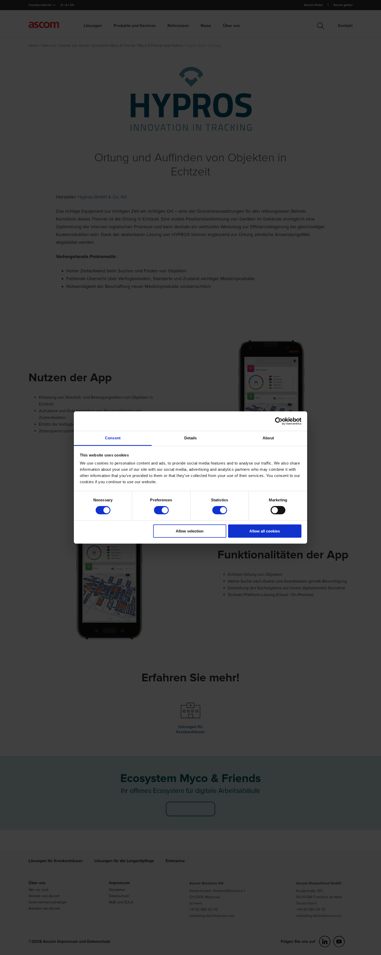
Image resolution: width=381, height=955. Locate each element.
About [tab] (268, 438)
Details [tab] (190, 438)
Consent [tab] (113, 438)
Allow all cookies (264, 531)
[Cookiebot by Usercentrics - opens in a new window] (278, 421)
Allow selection (189, 531)
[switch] (161, 510)
